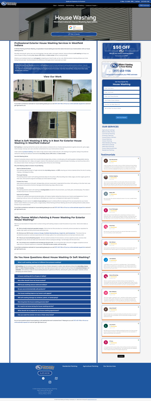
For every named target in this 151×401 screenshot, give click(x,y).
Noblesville (106, 386)
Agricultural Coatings (108, 130)
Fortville (105, 375)
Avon (104, 369)
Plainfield (105, 390)
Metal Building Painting (109, 142)
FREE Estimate (144, 5)
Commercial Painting (108, 133)
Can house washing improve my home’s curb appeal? (34, 293)
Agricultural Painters (88, 369)
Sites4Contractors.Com (92, 399)
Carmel (105, 372)
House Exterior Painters (109, 137)
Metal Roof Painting (108, 146)
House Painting (67, 372)
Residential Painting (108, 150)
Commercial (89, 5)
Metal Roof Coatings (108, 144)
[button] (52, 262)
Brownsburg (106, 370)
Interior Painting (107, 141)
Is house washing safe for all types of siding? (32, 276)
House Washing (107, 139)
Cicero (105, 374)
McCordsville (106, 383)
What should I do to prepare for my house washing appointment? (38, 310)
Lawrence (106, 382)
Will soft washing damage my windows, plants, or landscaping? (38, 297)
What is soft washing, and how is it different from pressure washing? (39, 262)
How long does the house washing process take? (33, 302)
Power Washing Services (109, 148)
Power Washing (67, 374)
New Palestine (107, 385)
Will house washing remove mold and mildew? (32, 284)
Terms (49, 393)
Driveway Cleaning (107, 135)
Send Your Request (121, 117)
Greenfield (106, 378)
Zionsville (105, 393)
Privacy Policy (43, 393)
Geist (104, 377)
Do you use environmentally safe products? (31, 289)
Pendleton (106, 388)
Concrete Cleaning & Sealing (70, 377)
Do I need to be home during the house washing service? (36, 306)
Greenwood (106, 380)
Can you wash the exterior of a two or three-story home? (36, 315)
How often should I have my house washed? (32, 280)
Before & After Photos (108, 131)
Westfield (105, 391)
